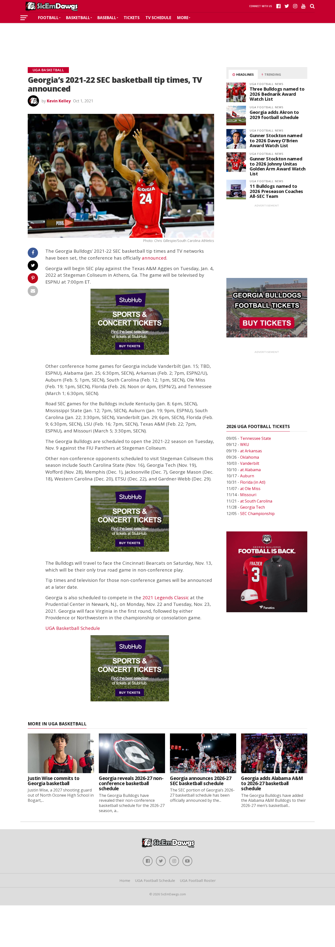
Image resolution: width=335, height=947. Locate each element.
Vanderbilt (249, 463)
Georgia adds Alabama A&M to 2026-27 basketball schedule (272, 783)
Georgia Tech (252, 507)
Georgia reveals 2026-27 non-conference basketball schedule (131, 783)
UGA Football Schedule (155, 880)
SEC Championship (257, 513)
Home (124, 880)
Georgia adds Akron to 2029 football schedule (274, 114)
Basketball (78, 17)
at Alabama (250, 469)
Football (48, 17)
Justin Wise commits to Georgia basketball (53, 781)
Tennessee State (255, 438)
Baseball (106, 17)
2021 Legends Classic (165, 597)
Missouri (248, 494)
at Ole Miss (250, 488)
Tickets (132, 17)
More (182, 17)
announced (154, 258)
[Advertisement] (167, 38)
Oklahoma (249, 457)
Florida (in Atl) (252, 482)
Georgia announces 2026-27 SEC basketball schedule (200, 781)
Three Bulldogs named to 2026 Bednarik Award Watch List (277, 94)
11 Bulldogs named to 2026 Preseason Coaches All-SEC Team (276, 191)
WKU (244, 444)
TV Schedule (158, 17)
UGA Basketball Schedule (72, 628)
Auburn (247, 476)
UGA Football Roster (198, 880)
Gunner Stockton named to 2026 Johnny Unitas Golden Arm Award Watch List (278, 166)
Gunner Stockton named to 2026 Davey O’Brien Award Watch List (276, 140)
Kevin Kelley (59, 101)
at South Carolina (256, 501)
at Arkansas (251, 451)
